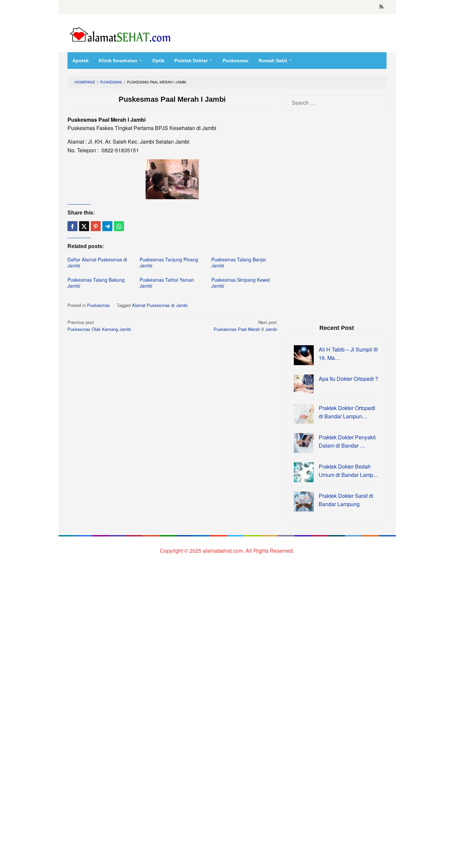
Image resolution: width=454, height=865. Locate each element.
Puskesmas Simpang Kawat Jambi (240, 282)
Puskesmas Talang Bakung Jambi (96, 282)
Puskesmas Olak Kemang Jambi (99, 325)
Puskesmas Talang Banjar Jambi (238, 262)
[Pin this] (96, 226)
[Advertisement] (337, 216)
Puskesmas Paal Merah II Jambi (245, 325)
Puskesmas (98, 305)
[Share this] (72, 226)
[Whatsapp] (119, 226)
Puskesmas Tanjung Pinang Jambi (169, 262)
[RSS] (381, 7)
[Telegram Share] (107, 226)
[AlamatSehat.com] (120, 33)
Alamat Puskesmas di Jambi (159, 305)
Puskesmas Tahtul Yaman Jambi (167, 282)
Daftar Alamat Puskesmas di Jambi (97, 262)
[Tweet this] (84, 226)
